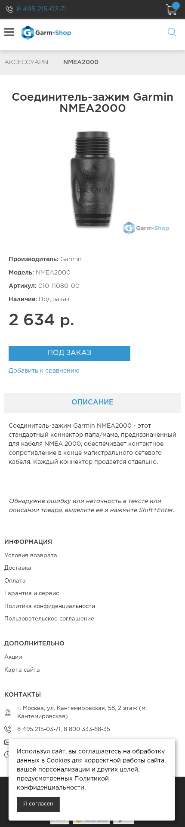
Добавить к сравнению (44, 370)
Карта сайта (22, 670)
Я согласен (38, 804)
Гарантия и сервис (31, 593)
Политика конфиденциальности (49, 606)
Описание (92, 402)
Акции (13, 657)
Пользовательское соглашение (49, 619)
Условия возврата (30, 555)
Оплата (15, 581)
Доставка (17, 568)
